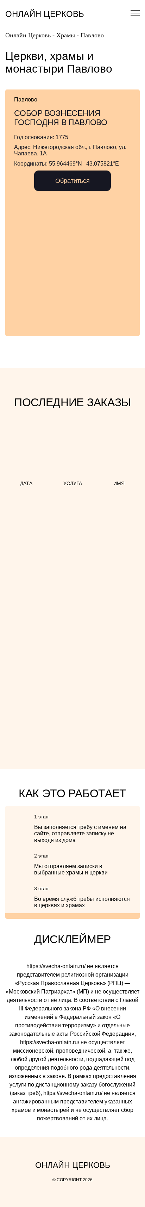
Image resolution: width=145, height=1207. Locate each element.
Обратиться (72, 180)
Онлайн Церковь (44, 14)
